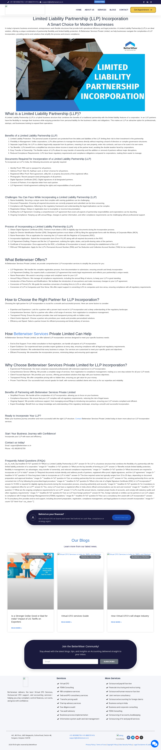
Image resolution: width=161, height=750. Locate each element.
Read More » (16, 628)
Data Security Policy (125, 745)
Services (102, 10)
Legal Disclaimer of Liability (143, 745)
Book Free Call (121, 517)
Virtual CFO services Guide (75, 616)
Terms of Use (101, 745)
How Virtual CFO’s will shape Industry (130, 616)
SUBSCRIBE (109, 661)
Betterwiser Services (31, 334)
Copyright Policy (112, 745)
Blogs (113, 10)
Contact (123, 10)
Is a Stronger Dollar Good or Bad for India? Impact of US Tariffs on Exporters (29, 619)
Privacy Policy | (91, 745)
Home (78, 10)
